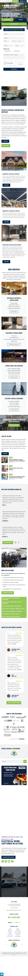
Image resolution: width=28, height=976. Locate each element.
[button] (7, 19)
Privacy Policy (15, 953)
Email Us (10, 1)
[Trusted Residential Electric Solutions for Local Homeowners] (4, 460)
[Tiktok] (12, 861)
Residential (8, 51)
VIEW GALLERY (14, 377)
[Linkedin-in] (19, 922)
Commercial (17, 51)
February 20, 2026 (11, 462)
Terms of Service (22, 953)
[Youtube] (9, 861)
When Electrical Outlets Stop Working (16, 468)
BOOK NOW (14, 311)
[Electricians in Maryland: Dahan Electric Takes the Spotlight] (4, 476)
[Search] (25, 761)
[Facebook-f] (19, 542)
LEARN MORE (14, 409)
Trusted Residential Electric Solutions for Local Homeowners (17, 460)
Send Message (14, 69)
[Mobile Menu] (26, 6)
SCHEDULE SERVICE (14, 344)
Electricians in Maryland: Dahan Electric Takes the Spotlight (17, 477)
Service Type (6, 49)
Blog (11, 457)
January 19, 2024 (11, 479)
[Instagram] (6, 861)
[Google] (15, 542)
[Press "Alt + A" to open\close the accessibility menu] (1, 974)
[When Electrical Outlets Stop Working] (4, 468)
